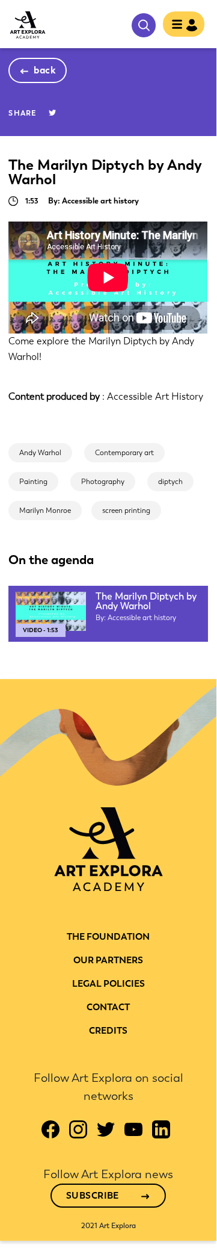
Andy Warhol (40, 453)
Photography (102, 481)
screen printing (126, 510)
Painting (33, 481)
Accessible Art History (155, 396)
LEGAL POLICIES (108, 983)
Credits (108, 1030)
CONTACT (108, 1007)
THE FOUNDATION (108, 936)
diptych (170, 481)
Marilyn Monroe (45, 510)
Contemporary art (124, 453)
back (45, 70)
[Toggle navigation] (180, 25)
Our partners (108, 960)
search (144, 25)
